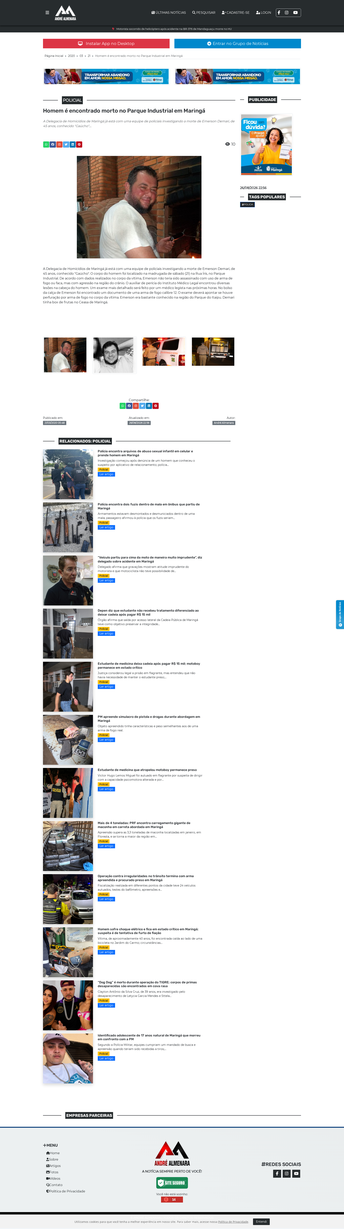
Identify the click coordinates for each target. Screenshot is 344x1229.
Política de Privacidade (67, 1191)
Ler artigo (106, 474)
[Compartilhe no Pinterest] (79, 144)
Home (55, 1153)
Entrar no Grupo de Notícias (240, 43)
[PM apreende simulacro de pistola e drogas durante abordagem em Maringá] (68, 739)
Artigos (55, 1166)
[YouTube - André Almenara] (296, 1174)
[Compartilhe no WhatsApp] (46, 144)
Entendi (261, 1221)
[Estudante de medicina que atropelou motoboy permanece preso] (68, 793)
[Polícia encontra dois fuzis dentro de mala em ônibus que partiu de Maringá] (68, 527)
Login (266, 13)
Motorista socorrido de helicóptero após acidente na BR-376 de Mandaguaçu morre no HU (174, 28)
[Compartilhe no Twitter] (66, 144)
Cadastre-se (238, 13)
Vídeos (55, 1178)
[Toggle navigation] (47, 13)
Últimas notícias (170, 13)
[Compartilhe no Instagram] (59, 144)
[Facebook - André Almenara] (277, 1174)
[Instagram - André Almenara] (287, 1174)
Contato (56, 1185)
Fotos (53, 1172)
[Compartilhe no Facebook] (53, 144)
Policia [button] (248, 204)
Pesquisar (205, 13)
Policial (103, 469)
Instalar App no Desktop (110, 43)
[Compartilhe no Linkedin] (73, 144)
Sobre (53, 1159)
